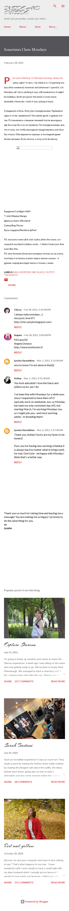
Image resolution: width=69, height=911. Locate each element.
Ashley (17, 378)
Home (7, 26)
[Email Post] (6, 280)
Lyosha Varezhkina (24, 360)
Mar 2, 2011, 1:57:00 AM (50, 430)
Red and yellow (19, 845)
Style (38, 26)
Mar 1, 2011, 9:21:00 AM (37, 378)
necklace (38, 272)
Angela (18, 335)
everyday (25, 272)
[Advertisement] (29, 556)
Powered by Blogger (36, 901)
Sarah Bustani (18, 745)
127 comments (24, 681)
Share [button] (12, 285)
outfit (50, 272)
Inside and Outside (22, 10)
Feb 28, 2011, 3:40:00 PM (37, 335)
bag (15, 272)
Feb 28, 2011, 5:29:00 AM (37, 309)
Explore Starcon (20, 644)
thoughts (11, 275)
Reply (18, 327)
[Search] (55, 6)
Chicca (17, 309)
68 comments (23, 781)
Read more (58, 681)
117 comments (24, 882)
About (22, 26)
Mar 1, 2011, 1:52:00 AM (50, 360)
